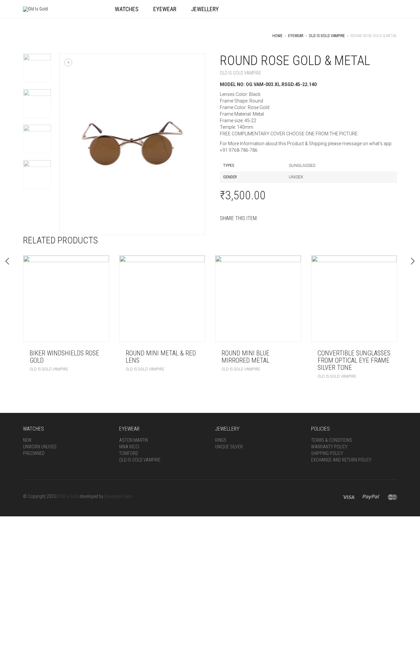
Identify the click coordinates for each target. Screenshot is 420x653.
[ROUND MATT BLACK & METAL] (413, 261)
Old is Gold (69, 496)
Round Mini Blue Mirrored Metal (245, 356)
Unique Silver (229, 446)
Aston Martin (133, 440)
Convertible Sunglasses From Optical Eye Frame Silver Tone (354, 360)
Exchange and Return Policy (341, 459)
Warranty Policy (329, 446)
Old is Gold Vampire (327, 36)
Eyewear (295, 36)
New (27, 440)
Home (277, 36)
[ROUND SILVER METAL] (7, 261)
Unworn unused (39, 446)
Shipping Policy (327, 453)
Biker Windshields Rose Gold (64, 356)
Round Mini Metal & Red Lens (161, 356)
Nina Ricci (129, 446)
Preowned (34, 453)
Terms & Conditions (331, 440)
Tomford (128, 453)
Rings (220, 440)
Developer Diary (118, 496)
